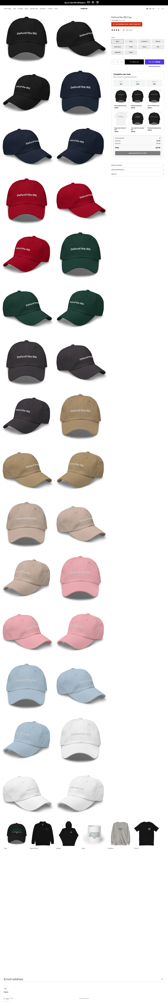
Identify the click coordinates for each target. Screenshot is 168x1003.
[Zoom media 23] (27, 632)
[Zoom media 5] (27, 147)
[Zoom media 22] (81, 578)
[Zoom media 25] (27, 686)
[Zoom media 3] (27, 93)
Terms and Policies (84, 998)
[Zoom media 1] (27, 39)
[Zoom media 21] (27, 578)
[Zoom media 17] (27, 470)
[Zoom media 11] (27, 308)
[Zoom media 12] (81, 308)
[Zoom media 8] (81, 201)
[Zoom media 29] (27, 794)
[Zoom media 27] (27, 740)
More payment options (154, 66)
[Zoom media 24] (81, 632)
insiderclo (10, 998)
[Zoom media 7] (27, 201)
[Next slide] (162, 835)
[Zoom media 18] (81, 470)
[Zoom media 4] (81, 93)
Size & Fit (114, 174)
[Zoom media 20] (81, 524)
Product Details (116, 165)
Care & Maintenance (117, 169)
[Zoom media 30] (81, 794)
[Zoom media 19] (27, 524)
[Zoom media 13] (27, 362)
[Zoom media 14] (81, 362)
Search (6, 992)
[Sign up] (162, 979)
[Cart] (163, 9)
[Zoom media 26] (81, 686)
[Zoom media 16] (81, 416)
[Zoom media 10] (81, 255)
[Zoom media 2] (81, 39)
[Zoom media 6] (81, 147)
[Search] (159, 9)
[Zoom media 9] (27, 255)
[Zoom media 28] (81, 740)
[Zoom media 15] (27, 416)
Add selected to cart (138, 153)
